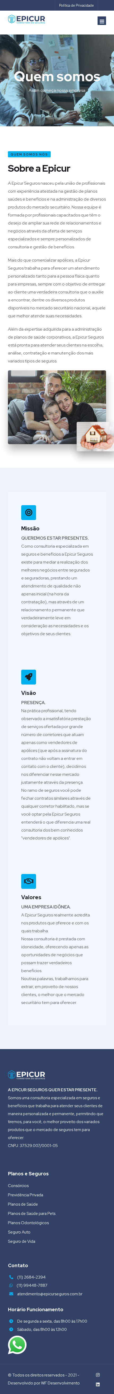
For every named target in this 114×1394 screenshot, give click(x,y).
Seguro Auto (19, 1232)
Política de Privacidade (76, 5)
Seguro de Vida (21, 1241)
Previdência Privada (25, 1195)
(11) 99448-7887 (32, 1285)
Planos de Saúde (23, 1204)
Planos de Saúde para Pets (31, 1213)
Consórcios (18, 1185)
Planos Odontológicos (28, 1223)
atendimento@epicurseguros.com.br (49, 1294)
